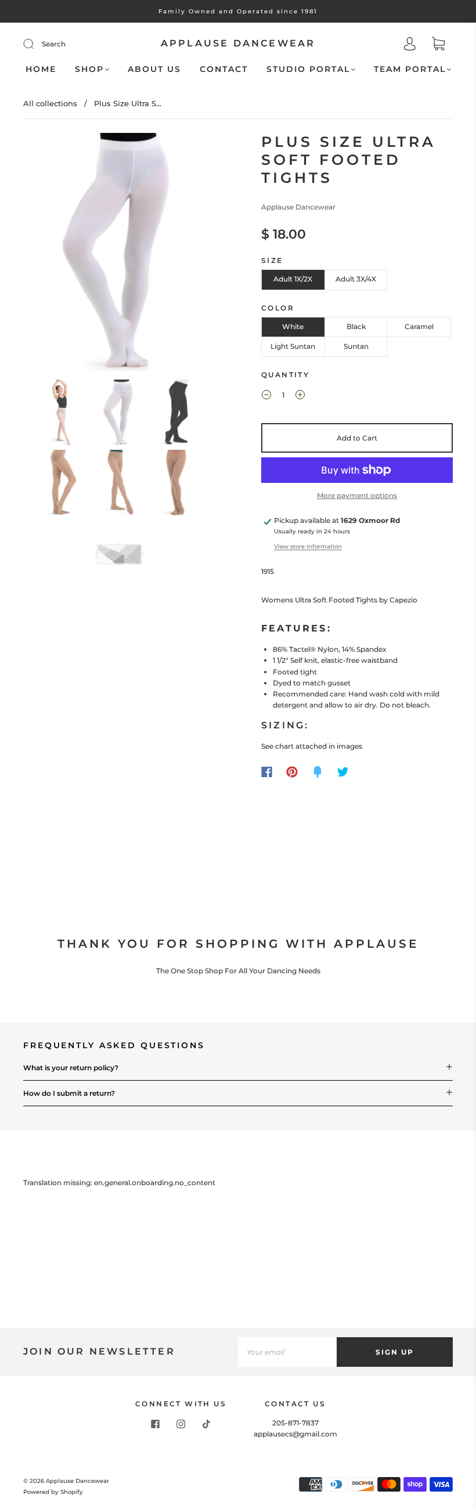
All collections (50, 103)
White (293, 326)
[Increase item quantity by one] (300, 396)
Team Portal (410, 69)
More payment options (357, 495)
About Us (154, 69)
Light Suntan (293, 346)
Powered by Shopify (53, 1492)
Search (54, 43)
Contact (224, 69)
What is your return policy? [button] (70, 1067)
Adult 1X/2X (292, 279)
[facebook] (155, 1424)
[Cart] (438, 45)
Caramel (419, 326)
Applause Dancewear (238, 43)
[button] (43, 254)
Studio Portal (308, 69)
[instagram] (181, 1424)
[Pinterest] (292, 772)
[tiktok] (206, 1424)
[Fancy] (317, 772)
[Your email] (287, 1352)
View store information (308, 546)
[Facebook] (266, 772)
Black (356, 326)
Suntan (356, 346)
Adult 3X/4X (356, 279)
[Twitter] (343, 772)
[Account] (410, 45)
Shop (89, 69)
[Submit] (36, 44)
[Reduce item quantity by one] (266, 396)
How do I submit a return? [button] (69, 1093)
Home (41, 69)
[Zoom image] (119, 254)
